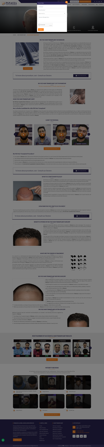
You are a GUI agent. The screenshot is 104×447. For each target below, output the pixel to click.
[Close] (66, 2)
